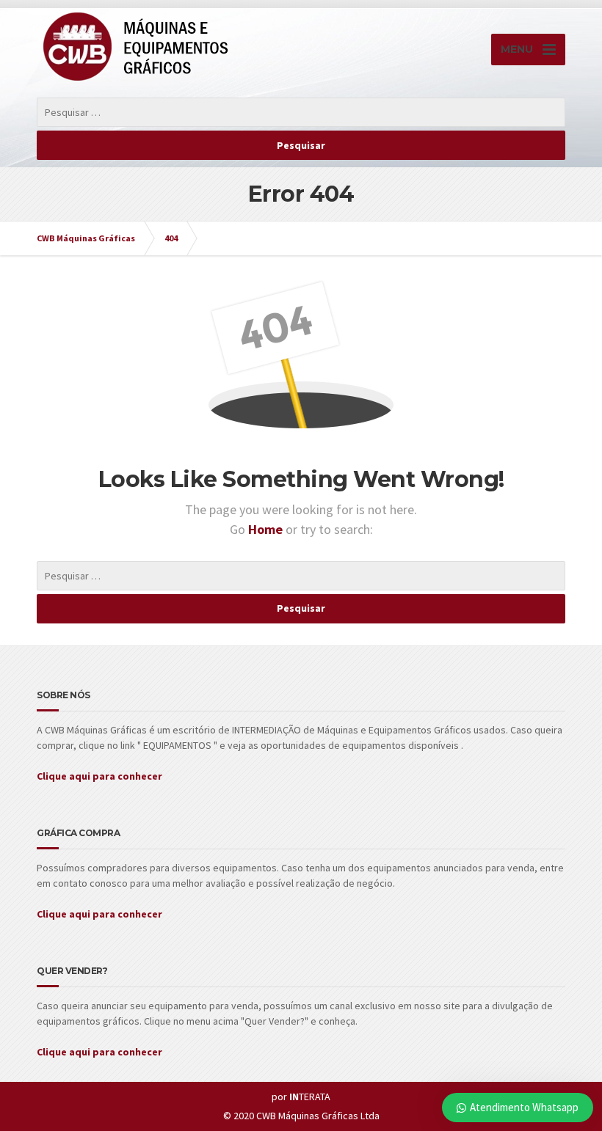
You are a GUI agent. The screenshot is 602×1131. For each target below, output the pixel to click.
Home (267, 529)
